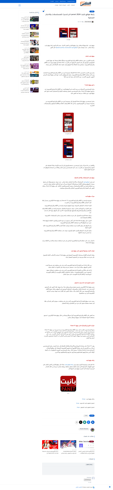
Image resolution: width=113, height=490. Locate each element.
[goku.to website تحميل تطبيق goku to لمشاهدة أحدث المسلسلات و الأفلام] (34, 82)
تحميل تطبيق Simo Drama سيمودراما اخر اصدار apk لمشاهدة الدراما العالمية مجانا (24, 67)
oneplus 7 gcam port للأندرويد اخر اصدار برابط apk (25, 35)
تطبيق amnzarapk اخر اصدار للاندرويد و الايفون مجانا (24, 43)
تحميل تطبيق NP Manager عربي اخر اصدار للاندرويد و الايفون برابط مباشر (24, 20)
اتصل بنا (52, 1)
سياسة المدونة (63, 1)
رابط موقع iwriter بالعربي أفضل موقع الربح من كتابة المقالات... (86, 452)
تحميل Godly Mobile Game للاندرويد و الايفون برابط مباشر (68, 452)
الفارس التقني (79, 487)
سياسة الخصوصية (71, 1)
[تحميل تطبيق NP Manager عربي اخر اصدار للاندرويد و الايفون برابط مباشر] (34, 19)
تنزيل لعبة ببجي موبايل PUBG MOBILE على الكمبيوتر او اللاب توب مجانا (25, 51)
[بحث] (20, 5)
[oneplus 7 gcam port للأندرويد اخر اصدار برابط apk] (34, 34)
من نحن (56, 1)
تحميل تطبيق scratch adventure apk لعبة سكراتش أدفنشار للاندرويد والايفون (25, 91)
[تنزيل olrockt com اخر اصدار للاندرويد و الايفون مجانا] (34, 27)
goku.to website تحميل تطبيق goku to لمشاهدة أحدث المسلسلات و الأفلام (25, 83)
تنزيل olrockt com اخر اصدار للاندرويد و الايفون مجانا (24, 27)
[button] (88, 422)
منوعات (56, 5)
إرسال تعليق (89, 464)
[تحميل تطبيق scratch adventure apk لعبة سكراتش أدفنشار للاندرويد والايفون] (34, 90)
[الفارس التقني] (85, 3)
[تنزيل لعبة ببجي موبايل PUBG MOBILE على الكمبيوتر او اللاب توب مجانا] (34, 50)
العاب (68, 5)
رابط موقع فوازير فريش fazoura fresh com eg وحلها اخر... (50, 452)
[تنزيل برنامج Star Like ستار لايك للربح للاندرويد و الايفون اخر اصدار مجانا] (34, 74)
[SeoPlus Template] (93, 487)
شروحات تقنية (62, 5)
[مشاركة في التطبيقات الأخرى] (76, 422)
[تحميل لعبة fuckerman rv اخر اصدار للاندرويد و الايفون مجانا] (34, 58)
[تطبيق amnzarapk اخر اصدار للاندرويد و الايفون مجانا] (34, 42)
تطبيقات (73, 5)
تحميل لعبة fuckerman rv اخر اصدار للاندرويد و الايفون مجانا (25, 59)
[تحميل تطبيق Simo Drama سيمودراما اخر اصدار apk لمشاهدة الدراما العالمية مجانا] (34, 66)
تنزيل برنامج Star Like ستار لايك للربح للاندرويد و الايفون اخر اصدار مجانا (24, 75)
